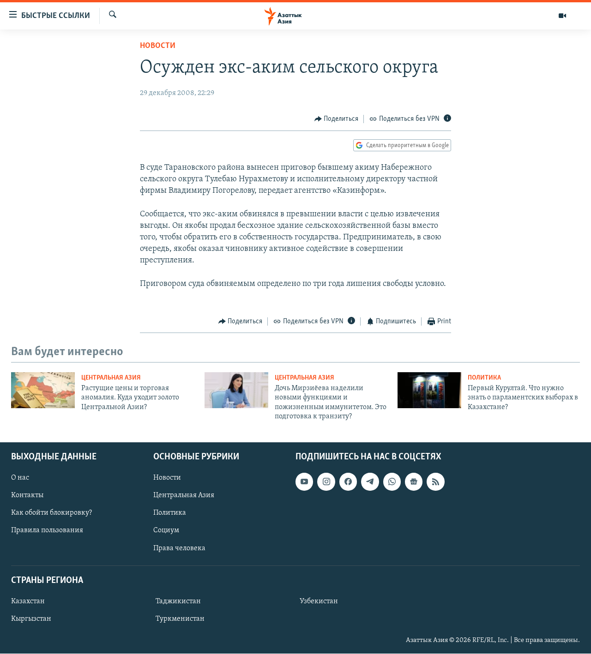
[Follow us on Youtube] (304, 482)
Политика (484, 378)
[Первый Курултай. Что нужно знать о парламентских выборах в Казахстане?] (429, 390)
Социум (166, 531)
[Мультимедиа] (562, 15)
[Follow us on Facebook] (348, 482)
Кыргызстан (31, 619)
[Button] (336, 119)
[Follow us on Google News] (413, 482)
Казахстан (28, 601)
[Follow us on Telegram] (370, 482)
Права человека (179, 548)
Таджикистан (178, 601)
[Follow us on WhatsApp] (392, 482)
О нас (20, 478)
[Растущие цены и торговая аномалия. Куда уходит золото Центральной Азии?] (43, 390)
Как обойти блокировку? (51, 513)
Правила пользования (47, 531)
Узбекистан (319, 601)
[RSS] (435, 482)
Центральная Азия (111, 378)
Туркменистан (180, 619)
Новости (157, 46)
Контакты (27, 495)
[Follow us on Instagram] (326, 482)
